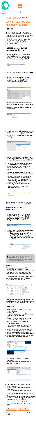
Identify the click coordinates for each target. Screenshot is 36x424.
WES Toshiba (23, 17)
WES (16, 17)
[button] (20, 12)
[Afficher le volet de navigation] (20, 6)
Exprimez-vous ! (10, 414)
